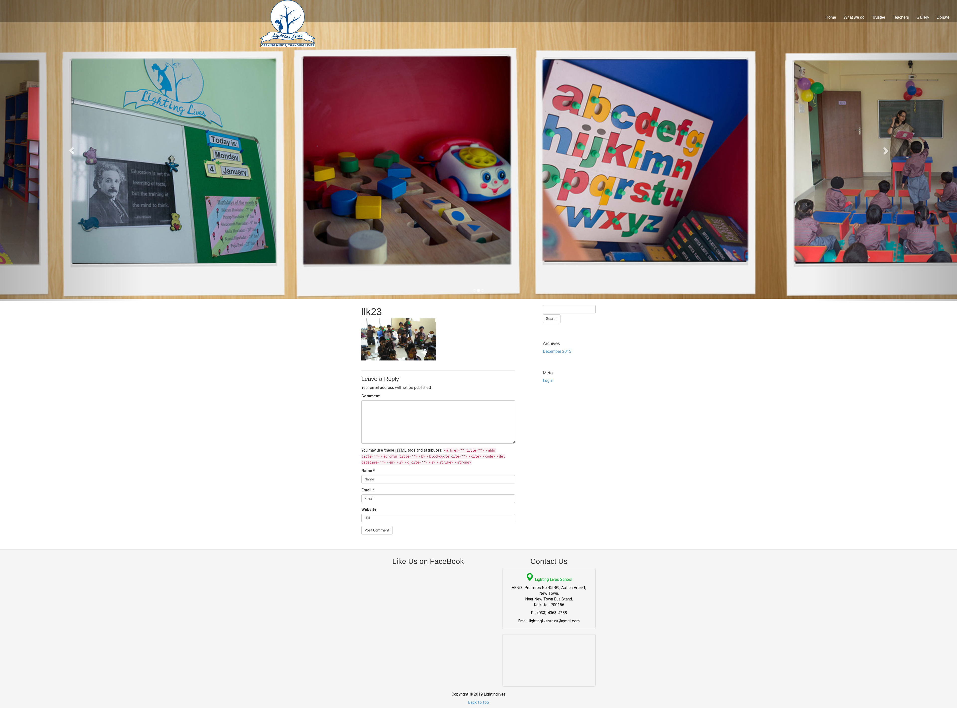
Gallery (922, 17)
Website (369, 509)
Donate (943, 17)
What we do (854, 17)
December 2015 (557, 351)
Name (366, 470)
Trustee (878, 17)
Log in (548, 380)
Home (830, 17)
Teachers (901, 17)
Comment (370, 396)
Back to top (478, 702)
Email (366, 490)
